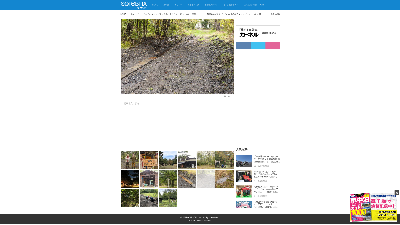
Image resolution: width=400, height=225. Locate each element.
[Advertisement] (177, 129)
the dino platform (203, 220)
